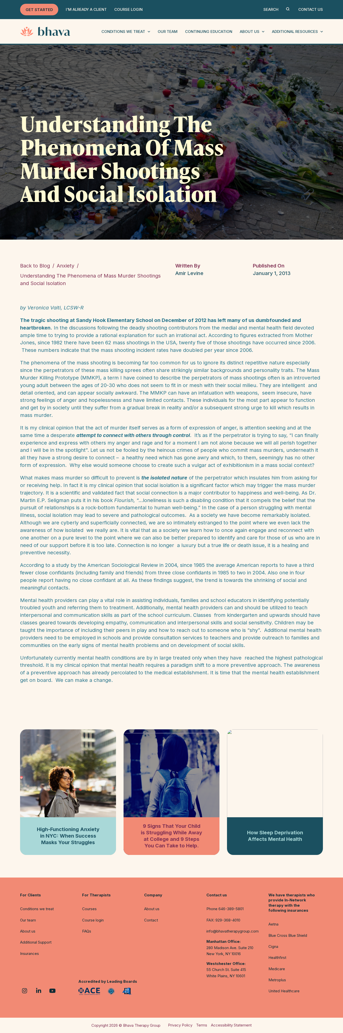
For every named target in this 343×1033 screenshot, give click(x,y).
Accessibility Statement (231, 1025)
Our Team (168, 31)
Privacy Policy (180, 1025)
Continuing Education (208, 31)
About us (27, 931)
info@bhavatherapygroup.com (232, 931)
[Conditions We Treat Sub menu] (149, 31)
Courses (89, 908)
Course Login (128, 9)
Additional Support (35, 942)
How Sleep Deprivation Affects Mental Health (275, 836)
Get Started (39, 9)
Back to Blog (35, 266)
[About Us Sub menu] (263, 31)
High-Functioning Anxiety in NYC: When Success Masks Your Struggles (68, 835)
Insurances (29, 953)
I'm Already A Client (86, 9)
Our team (28, 920)
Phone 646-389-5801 (225, 908)
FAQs (86, 931)
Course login (93, 920)
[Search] (288, 9)
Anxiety (65, 266)
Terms (201, 1025)
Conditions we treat (37, 908)
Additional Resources (295, 31)
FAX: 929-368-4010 (223, 920)
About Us (249, 31)
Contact (151, 920)
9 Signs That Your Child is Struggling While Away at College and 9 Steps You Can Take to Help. (171, 836)
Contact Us (310, 9)
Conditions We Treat (123, 31)
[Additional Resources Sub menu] (321, 31)
